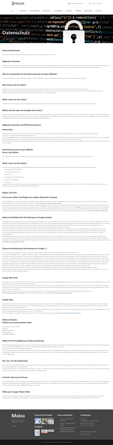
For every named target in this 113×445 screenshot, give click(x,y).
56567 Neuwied (85, 434)
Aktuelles (68, 10)
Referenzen (58, 10)
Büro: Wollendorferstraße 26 (88, 431)
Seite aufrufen (11, 354)
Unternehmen (34, 10)
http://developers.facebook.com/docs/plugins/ (49, 203)
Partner (78, 10)
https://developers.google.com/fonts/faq (13, 293)
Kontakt (98, 10)
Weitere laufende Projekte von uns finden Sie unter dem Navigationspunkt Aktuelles (68, 429)
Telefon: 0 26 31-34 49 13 (18, 420)
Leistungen (46, 10)
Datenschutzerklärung (67, 442)
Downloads (88, 10)
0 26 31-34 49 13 (96, 3)
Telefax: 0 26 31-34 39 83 (87, 425)
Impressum (60, 442)
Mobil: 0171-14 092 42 (18, 422)
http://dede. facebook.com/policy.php (98, 210)
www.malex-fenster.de (8, 39)
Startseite (23, 10)
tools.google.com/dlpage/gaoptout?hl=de (13, 241)
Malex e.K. (83, 419)
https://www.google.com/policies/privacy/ (60, 293)
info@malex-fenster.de (77, 3)
